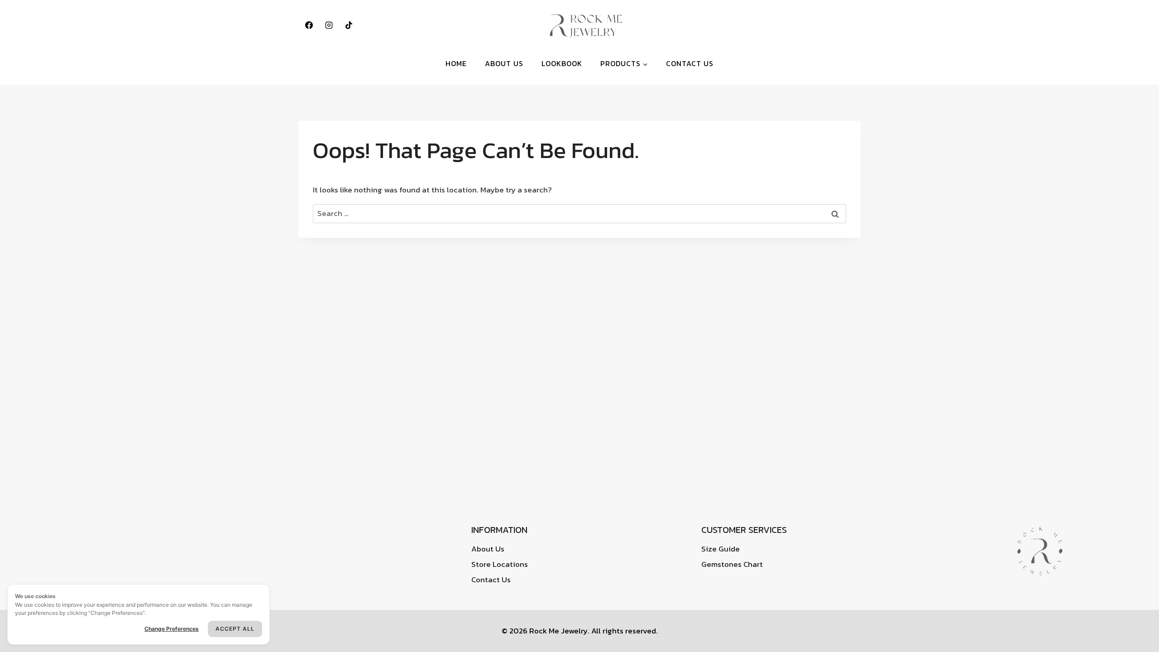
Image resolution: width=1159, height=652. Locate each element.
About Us (504, 63)
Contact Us (690, 63)
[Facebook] (308, 25)
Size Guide (720, 549)
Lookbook (561, 63)
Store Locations (499, 564)
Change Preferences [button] (171, 628)
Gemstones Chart (732, 564)
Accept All (235, 628)
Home (456, 63)
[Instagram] (328, 25)
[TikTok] (348, 25)
